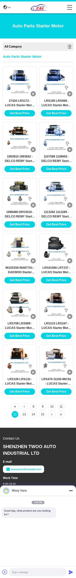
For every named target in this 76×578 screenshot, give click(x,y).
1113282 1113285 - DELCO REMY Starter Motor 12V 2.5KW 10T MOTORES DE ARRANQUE (56, 214)
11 (61, 406)
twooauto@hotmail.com (26, 469)
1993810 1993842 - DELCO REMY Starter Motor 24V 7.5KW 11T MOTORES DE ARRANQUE (20, 159)
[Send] (71, 572)
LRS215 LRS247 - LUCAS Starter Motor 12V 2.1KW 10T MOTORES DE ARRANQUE (56, 326)
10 (51, 406)
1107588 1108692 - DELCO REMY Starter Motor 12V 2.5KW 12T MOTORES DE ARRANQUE (56, 159)
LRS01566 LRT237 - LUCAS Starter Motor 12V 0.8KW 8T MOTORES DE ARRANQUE (56, 270)
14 (33, 414)
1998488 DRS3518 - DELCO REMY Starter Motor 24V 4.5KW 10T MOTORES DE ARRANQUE (20, 214)
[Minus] (71, 490)
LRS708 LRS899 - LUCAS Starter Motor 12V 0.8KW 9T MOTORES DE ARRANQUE (19, 326)
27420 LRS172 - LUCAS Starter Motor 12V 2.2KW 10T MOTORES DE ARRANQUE (19, 103)
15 (42, 414)
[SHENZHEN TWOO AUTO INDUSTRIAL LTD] (39, 7)
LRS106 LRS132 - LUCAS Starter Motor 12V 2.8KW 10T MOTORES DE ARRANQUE (19, 382)
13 (24, 414)
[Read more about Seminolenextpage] (15, 406)
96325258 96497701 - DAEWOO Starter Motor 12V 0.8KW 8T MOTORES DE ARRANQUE (19, 270)
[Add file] (4, 572)
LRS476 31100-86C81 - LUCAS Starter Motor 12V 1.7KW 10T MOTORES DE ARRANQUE (56, 382)
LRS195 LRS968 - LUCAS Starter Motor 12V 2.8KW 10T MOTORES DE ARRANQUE (56, 103)
